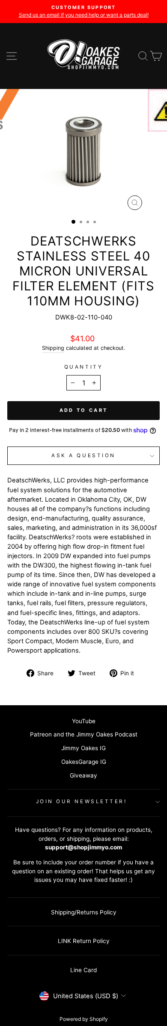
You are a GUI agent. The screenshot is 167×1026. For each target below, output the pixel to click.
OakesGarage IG (83, 761)
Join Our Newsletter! (81, 801)
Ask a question (83, 455)
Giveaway (83, 775)
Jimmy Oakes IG (83, 748)
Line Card (83, 970)
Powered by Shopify (84, 1019)
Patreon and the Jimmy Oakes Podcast (83, 734)
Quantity (83, 367)
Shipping (53, 348)
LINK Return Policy (84, 940)
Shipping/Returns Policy (83, 912)
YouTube (83, 721)
